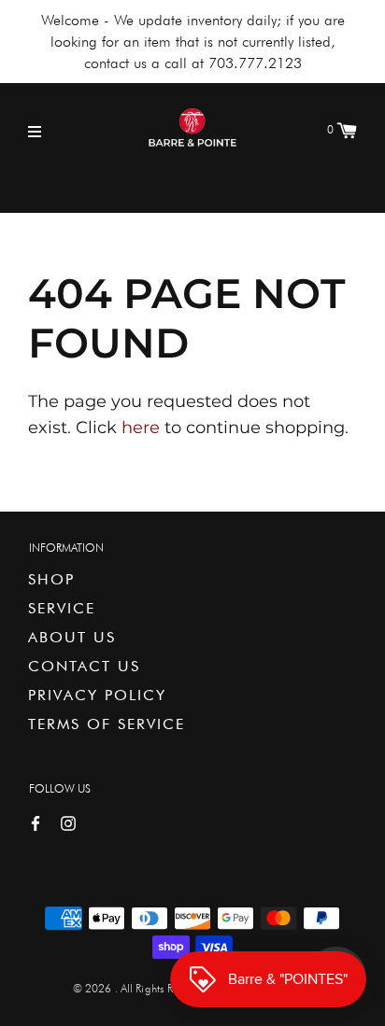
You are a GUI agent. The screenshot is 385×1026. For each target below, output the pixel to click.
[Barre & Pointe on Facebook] (35, 822)
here (140, 427)
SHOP (51, 579)
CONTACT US (84, 666)
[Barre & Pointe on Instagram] (68, 822)
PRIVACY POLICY (97, 695)
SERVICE (61, 608)
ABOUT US (72, 637)
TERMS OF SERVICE (106, 724)
